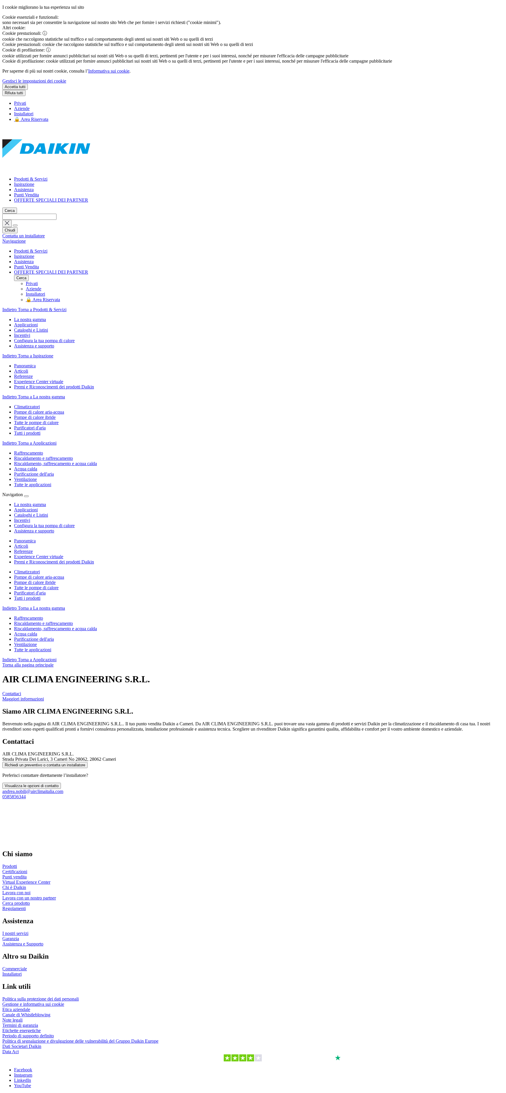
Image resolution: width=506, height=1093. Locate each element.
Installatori (23, 113)
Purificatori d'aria (30, 592)
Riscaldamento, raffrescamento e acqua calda (55, 628)
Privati (20, 103)
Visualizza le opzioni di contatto (32, 786)
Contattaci (11, 693)
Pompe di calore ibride (35, 582)
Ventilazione (25, 644)
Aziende (22, 108)
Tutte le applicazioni (32, 649)
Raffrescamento (28, 618)
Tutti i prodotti (27, 598)
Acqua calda (25, 633)
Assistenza (24, 189)
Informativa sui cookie (108, 70)
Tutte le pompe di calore (36, 587)
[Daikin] (46, 169)
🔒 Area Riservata (31, 119)
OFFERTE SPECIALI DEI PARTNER (51, 200)
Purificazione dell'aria (34, 639)
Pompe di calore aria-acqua (39, 577)
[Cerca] (15, 225)
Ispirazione (24, 184)
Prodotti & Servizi (30, 179)
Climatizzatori (27, 571)
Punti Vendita (26, 194)
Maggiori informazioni (23, 698)
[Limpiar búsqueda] (7, 223)
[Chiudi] (26, 496)
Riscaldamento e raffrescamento (43, 623)
